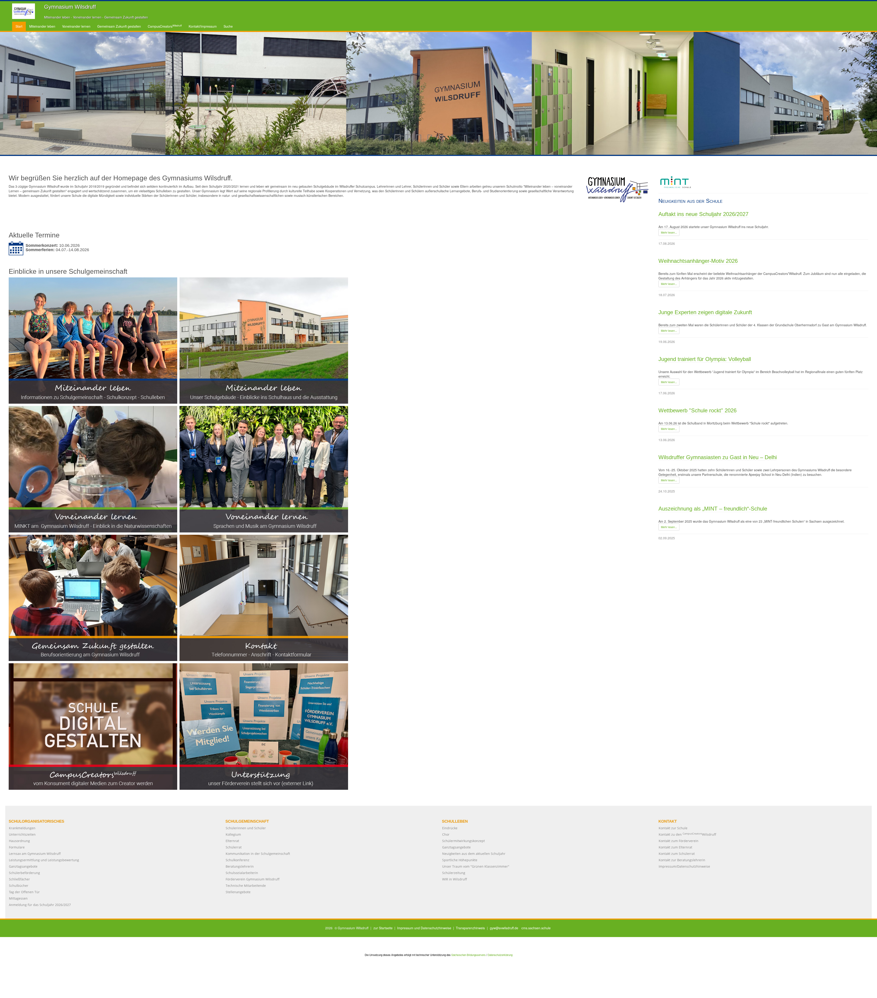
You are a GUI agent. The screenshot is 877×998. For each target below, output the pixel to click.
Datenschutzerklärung (500, 955)
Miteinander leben (42, 26)
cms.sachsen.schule (536, 928)
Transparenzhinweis (470, 928)
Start (19, 26)
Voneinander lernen (76, 26)
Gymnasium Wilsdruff (70, 7)
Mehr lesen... (669, 232)
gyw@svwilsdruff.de (504, 928)
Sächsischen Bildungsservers (468, 955)
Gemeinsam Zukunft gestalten (119, 26)
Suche (228, 26)
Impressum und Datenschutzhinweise (424, 928)
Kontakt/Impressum (203, 26)
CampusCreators (165, 26)
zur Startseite (383, 928)
